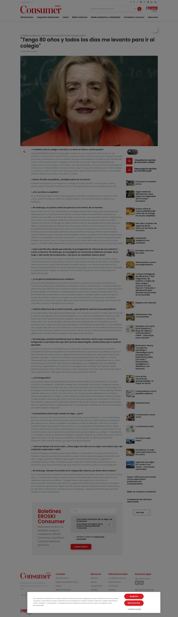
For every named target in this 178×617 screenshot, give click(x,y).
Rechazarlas (134, 603)
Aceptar (134, 596)
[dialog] (94, 602)
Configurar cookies (134, 609)
